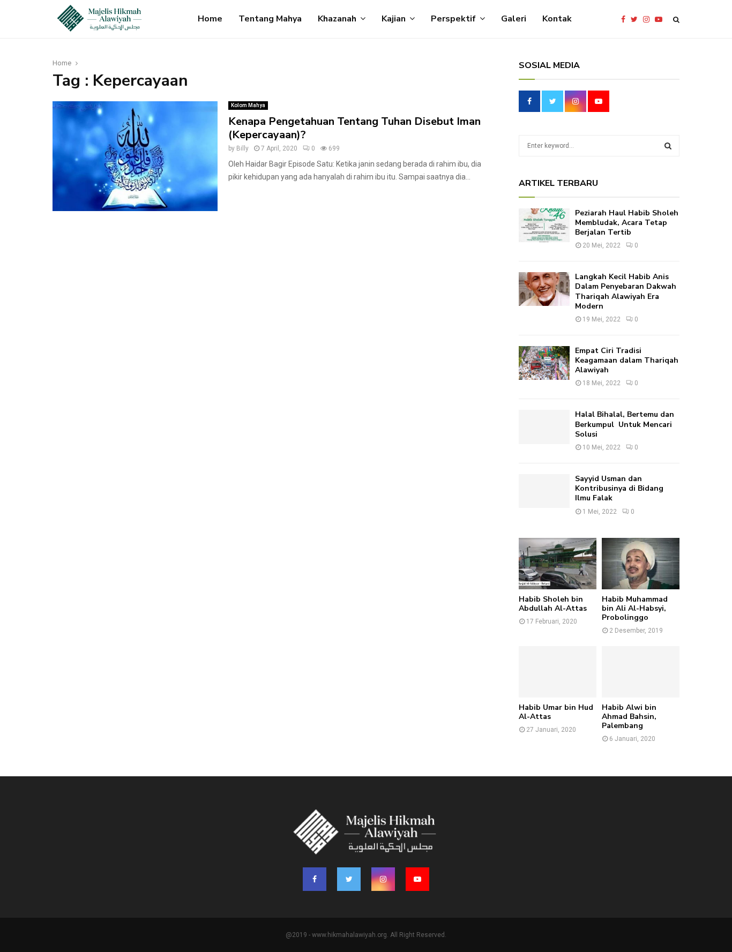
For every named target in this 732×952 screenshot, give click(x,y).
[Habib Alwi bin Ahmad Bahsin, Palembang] (640, 672)
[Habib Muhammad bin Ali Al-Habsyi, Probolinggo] (640, 564)
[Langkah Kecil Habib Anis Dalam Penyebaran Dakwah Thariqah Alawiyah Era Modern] (544, 289)
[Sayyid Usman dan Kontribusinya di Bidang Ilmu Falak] (544, 491)
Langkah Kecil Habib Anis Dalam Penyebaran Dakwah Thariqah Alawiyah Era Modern (625, 291)
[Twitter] (637, 20)
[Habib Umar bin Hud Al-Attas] (557, 672)
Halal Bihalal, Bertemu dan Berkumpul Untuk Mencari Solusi (624, 424)
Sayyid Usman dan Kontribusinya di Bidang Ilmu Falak (619, 488)
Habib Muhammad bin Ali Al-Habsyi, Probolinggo (635, 608)
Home (210, 19)
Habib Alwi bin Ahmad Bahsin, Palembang (629, 716)
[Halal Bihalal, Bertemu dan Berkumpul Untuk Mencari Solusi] (544, 427)
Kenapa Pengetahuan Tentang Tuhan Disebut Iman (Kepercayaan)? (354, 128)
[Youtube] (661, 20)
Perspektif (453, 19)
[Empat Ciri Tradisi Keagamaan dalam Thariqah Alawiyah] (544, 363)
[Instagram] (649, 20)
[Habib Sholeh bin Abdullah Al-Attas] (557, 564)
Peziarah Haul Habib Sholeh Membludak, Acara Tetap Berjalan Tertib (626, 222)
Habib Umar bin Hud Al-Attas (556, 712)
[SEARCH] (667, 145)
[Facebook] (626, 20)
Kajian (394, 19)
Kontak (557, 19)
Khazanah (337, 19)
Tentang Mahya (270, 19)
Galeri (513, 19)
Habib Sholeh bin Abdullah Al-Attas (553, 603)
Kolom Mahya (248, 105)
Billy (242, 148)
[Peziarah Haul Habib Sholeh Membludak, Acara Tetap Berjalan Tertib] (544, 225)
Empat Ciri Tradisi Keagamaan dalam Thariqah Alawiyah (626, 360)
